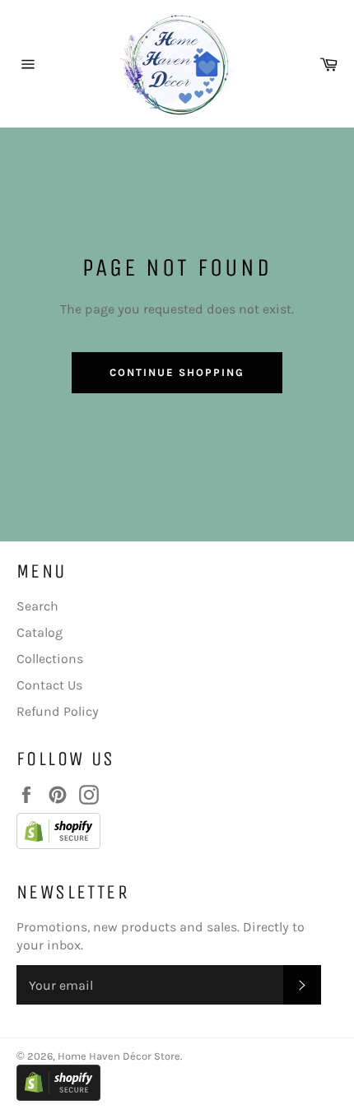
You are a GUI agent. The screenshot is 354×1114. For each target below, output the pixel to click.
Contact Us (49, 685)
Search (37, 606)
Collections (49, 658)
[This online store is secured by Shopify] (168, 833)
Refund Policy (57, 711)
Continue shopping (176, 372)
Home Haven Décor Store (119, 1056)
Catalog (39, 632)
